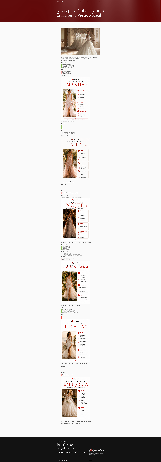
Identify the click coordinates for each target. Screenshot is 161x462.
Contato (100, 1)
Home (81, 1)
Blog (94, 1)
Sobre (88, 1)
